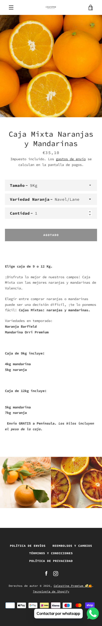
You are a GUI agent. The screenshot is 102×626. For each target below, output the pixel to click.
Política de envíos (28, 546)
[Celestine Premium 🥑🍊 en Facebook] (46, 573)
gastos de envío (71, 159)
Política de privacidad (51, 561)
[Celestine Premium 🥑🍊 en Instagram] (55, 573)
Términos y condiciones (51, 553)
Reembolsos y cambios (72, 546)
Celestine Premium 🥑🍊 (73, 585)
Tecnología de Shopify (51, 591)
